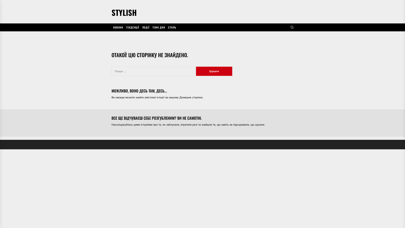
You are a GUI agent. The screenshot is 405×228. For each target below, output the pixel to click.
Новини (118, 27)
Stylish (124, 12)
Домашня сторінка (191, 97)
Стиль (172, 27)
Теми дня (159, 27)
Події (146, 27)
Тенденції (132, 27)
